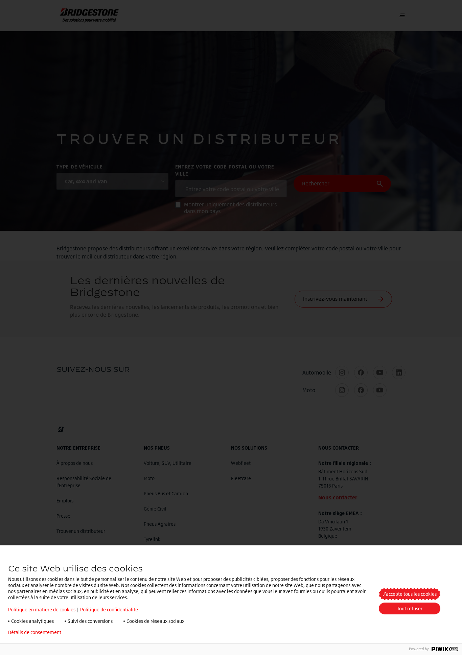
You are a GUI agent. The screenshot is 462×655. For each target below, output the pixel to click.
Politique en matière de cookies (41, 609)
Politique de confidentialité (109, 609)
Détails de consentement (34, 632)
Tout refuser (409, 608)
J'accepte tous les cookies (410, 594)
